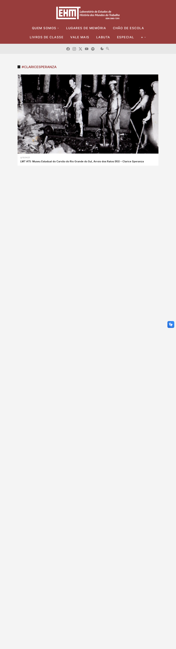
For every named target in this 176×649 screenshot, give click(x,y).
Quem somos (44, 28)
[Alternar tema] (102, 49)
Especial (125, 37)
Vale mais (79, 37)
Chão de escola (128, 28)
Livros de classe (46, 37)
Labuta (103, 37)
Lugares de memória (86, 28)
